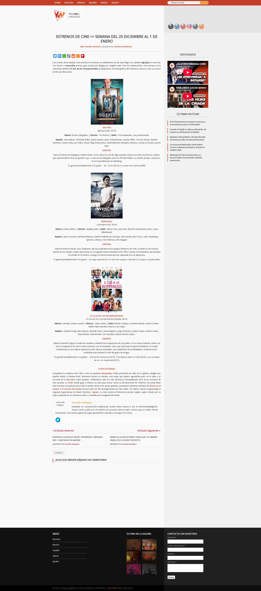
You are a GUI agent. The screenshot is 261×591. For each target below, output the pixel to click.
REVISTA (81, 2)
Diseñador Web (115, 588)
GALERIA (93, 2)
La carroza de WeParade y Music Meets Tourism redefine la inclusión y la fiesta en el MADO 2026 (187, 147)
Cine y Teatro (86, 46)
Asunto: (170, 553)
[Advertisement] (189, 14)
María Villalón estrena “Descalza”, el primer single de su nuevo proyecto (133, 438)
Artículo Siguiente (148, 430)
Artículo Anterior (63, 430)
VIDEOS (104, 2)
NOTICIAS (68, 2)
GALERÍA (56, 550)
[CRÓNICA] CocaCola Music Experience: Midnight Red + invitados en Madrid (78, 438)
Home (57, 2)
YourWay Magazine (72, 444)
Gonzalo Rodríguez (123, 47)
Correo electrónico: (176, 545)
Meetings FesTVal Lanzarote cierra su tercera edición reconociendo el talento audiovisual (186, 158)
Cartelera (58, 452)
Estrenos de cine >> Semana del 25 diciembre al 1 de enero (106, 39)
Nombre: (171, 537)
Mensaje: (172, 562)
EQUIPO (115, 2)
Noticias (97, 46)
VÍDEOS (56, 556)
